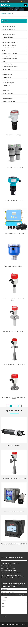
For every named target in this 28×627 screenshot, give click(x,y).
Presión (4, 61)
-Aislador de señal (6, 90)
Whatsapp (12, 595)
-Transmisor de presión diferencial (10, 66)
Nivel (3, 50)
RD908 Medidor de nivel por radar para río (14, 478)
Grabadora (4, 71)
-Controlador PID (6, 85)
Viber (25, 595)
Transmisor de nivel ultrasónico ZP (14, 167)
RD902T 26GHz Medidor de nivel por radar (14, 331)
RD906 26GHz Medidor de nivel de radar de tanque (14, 398)
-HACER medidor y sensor (8, 47)
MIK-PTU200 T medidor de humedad (14, 511)
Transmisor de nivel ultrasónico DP (14, 200)
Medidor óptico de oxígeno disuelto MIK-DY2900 (14, 543)
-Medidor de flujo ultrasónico (8, 34)
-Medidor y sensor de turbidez (9, 45)
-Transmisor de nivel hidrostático (9, 58)
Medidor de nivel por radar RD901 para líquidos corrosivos (14, 299)
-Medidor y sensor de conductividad (10, 42)
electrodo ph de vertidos (14, 445)
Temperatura (5, 95)
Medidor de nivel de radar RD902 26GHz (14, 364)
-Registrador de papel (7, 77)
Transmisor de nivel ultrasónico (14, 135)
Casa (2, 13)
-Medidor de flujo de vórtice (8, 29)
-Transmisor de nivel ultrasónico (9, 53)
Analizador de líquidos (7, 37)
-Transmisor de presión (7, 63)
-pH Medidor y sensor (7, 39)
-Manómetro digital (6, 69)
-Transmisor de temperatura (8, 101)
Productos (8, 13)
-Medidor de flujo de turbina (8, 31)
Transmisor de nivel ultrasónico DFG (14, 233)
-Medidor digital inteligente (8, 82)
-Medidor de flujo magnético (8, 26)
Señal (3, 87)
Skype (21, 595)
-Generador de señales (7, 93)
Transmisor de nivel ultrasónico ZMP (14, 266)
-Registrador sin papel (7, 74)
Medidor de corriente (7, 23)
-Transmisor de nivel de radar (9, 55)
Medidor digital (6, 79)
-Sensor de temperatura (7, 98)
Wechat (17, 595)
